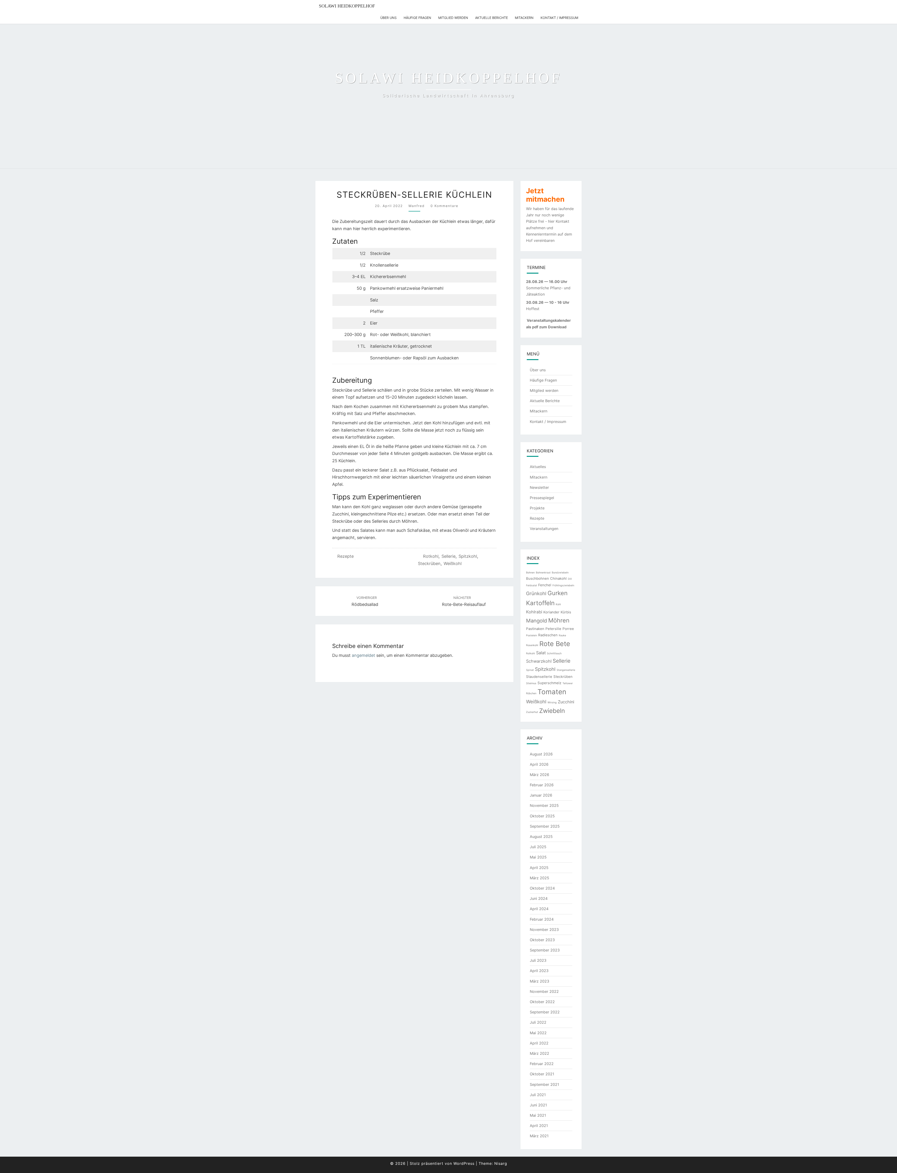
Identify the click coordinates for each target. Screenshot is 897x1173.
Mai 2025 (538, 857)
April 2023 (539, 970)
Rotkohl (430, 556)
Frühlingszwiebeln (563, 585)
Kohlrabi (534, 611)
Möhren (559, 620)
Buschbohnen (537, 578)
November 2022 (544, 991)
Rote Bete (554, 644)
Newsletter (539, 487)
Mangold (536, 621)
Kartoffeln (540, 603)
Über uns (388, 18)
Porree (568, 628)
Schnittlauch (554, 653)
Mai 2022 (538, 1032)
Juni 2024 (539, 898)
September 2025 (545, 826)
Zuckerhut (532, 712)
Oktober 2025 (542, 816)
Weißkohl (453, 563)
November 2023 (544, 929)
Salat (541, 652)
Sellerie (448, 556)
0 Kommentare (444, 206)
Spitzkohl (468, 556)
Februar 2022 (542, 1063)
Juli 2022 (538, 1022)
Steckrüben (429, 563)
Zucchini (566, 701)
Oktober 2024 (542, 888)
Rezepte (345, 556)
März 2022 (539, 1053)
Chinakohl (558, 578)
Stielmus (531, 683)
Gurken (558, 593)
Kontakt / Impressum (559, 18)
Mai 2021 (538, 1115)
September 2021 (544, 1084)
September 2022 (545, 1012)
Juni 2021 (538, 1105)
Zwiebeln (552, 710)
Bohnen (530, 572)
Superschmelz (549, 683)
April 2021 (539, 1125)
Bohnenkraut (543, 572)
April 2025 (539, 867)
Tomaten (551, 692)
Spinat (530, 670)
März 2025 (539, 878)
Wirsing (552, 702)
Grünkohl (536, 593)
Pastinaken (535, 628)
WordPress (463, 1163)
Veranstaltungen (544, 528)
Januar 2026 (541, 795)
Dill (570, 578)
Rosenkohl (532, 645)
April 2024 (539, 908)
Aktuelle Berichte (491, 18)
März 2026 (539, 774)
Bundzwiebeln (560, 572)
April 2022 (539, 1043)
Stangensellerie (566, 670)
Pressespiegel (542, 497)
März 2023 (539, 981)
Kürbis (566, 612)
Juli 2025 (538, 846)
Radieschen (548, 635)
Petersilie (553, 628)
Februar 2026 (542, 785)
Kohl (558, 604)
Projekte (537, 508)
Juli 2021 (538, 1094)
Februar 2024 (542, 919)
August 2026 (541, 754)
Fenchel (544, 585)
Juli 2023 (538, 960)
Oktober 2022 (542, 1001)
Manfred (417, 206)
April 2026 (539, 764)
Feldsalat (531, 585)
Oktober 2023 (542, 939)
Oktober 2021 (542, 1074)
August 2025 (541, 836)
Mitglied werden (453, 18)
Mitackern (524, 18)
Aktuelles (538, 466)
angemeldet (363, 655)
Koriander (551, 612)
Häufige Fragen (417, 18)
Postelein (531, 635)
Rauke (562, 635)
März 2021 (539, 1136)
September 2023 (545, 950)
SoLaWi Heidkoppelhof (347, 5)
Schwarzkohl (539, 661)
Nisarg (500, 1163)
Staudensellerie (539, 676)
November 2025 (544, 805)
